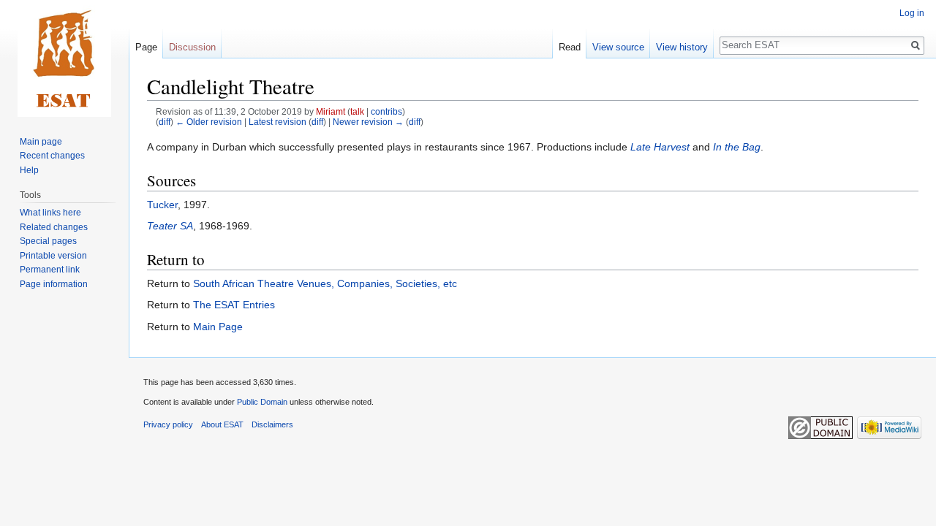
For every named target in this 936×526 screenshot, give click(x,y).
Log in (911, 13)
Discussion (192, 47)
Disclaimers (272, 424)
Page (146, 47)
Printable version (53, 256)
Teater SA (170, 226)
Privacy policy (168, 424)
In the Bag (736, 147)
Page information (54, 284)
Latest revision (277, 121)
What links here (50, 212)
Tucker (162, 204)
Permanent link (50, 269)
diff (164, 121)
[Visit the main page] (64, 58)
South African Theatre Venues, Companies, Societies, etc (325, 283)
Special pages (48, 241)
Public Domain (262, 401)
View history (682, 47)
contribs (386, 111)
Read (570, 47)
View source (618, 47)
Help (29, 170)
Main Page (218, 326)
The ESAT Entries (234, 304)
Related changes (54, 227)
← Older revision (209, 121)
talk (357, 111)
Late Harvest (660, 147)
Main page (41, 142)
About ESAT (222, 424)
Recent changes (52, 155)
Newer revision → (368, 121)
